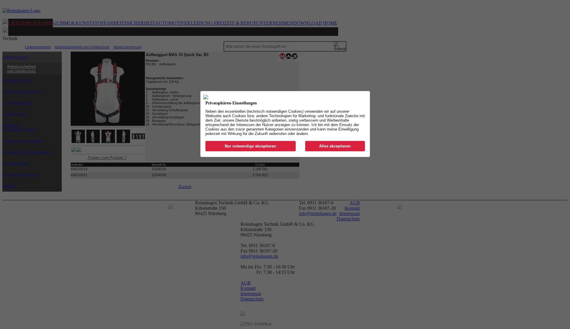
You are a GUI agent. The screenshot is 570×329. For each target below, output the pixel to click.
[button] (250, 146)
